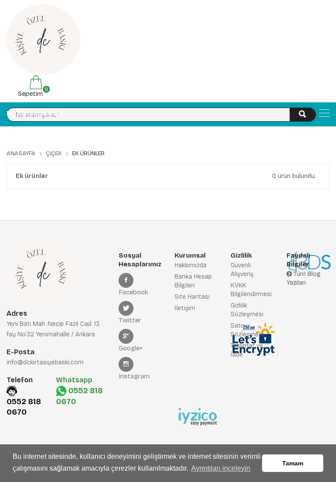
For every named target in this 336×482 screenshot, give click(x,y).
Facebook (133, 292)
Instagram (134, 376)
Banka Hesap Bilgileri (193, 281)
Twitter (130, 320)
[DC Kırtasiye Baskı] (324, 113)
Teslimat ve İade (247, 350)
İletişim (185, 308)
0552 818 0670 (24, 407)
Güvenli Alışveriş (242, 270)
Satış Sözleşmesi (247, 330)
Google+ (131, 348)
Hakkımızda (190, 265)
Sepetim (29, 92)
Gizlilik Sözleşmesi (247, 310)
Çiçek (54, 153)
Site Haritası (192, 296)
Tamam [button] (292, 463)
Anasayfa (21, 153)
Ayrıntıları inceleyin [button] (220, 468)
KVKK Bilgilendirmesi (251, 290)
